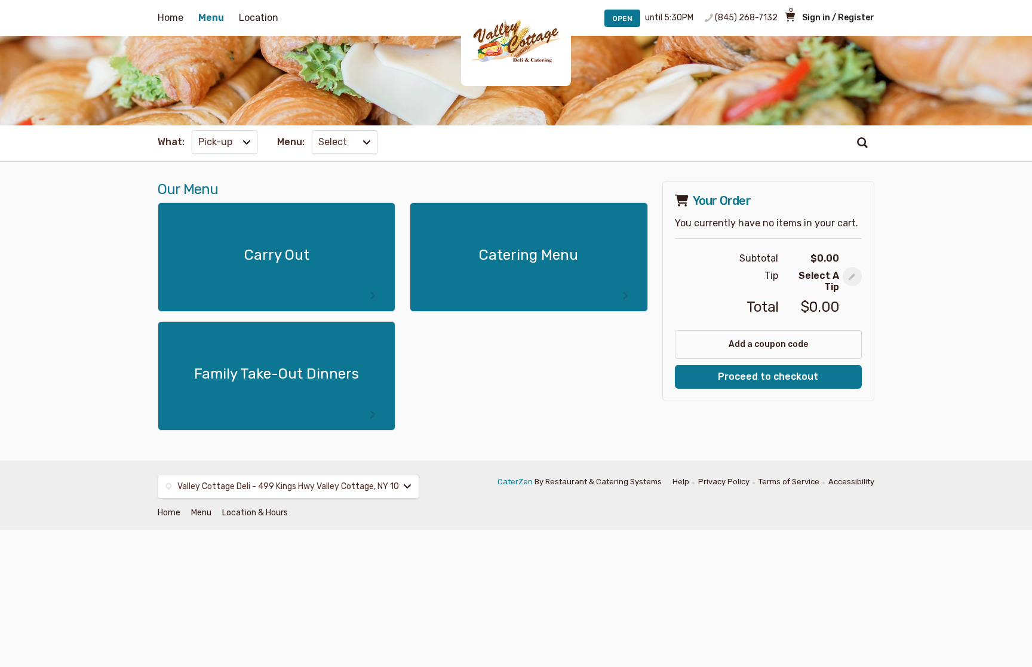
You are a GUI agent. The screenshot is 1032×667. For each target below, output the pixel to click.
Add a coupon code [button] (768, 344)
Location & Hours (255, 513)
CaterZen (515, 481)
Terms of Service (788, 481)
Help (680, 481)
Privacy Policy (724, 481)
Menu (211, 17)
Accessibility (851, 481)
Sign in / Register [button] (838, 18)
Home (170, 17)
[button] (852, 276)
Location (258, 17)
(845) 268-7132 (746, 18)
